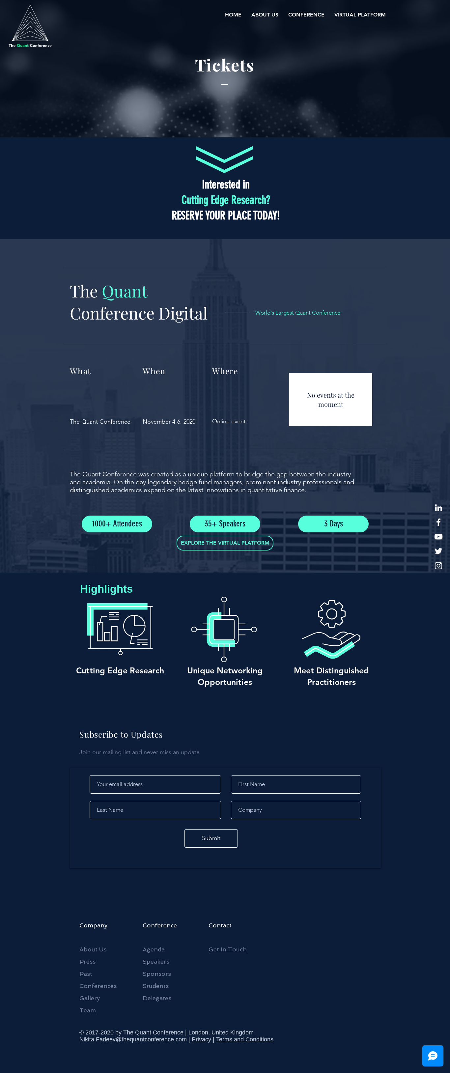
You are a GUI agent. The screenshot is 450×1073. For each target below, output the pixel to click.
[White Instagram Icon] (438, 566)
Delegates (157, 998)
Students (156, 985)
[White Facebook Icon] (438, 522)
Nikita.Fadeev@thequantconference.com (133, 1039)
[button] (264, 15)
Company (93, 925)
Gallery (89, 998)
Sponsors (157, 973)
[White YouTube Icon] (438, 537)
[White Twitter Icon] (438, 551)
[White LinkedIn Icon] (438, 508)
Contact (220, 925)
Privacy (201, 1039)
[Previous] (71, 201)
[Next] (379, 201)
